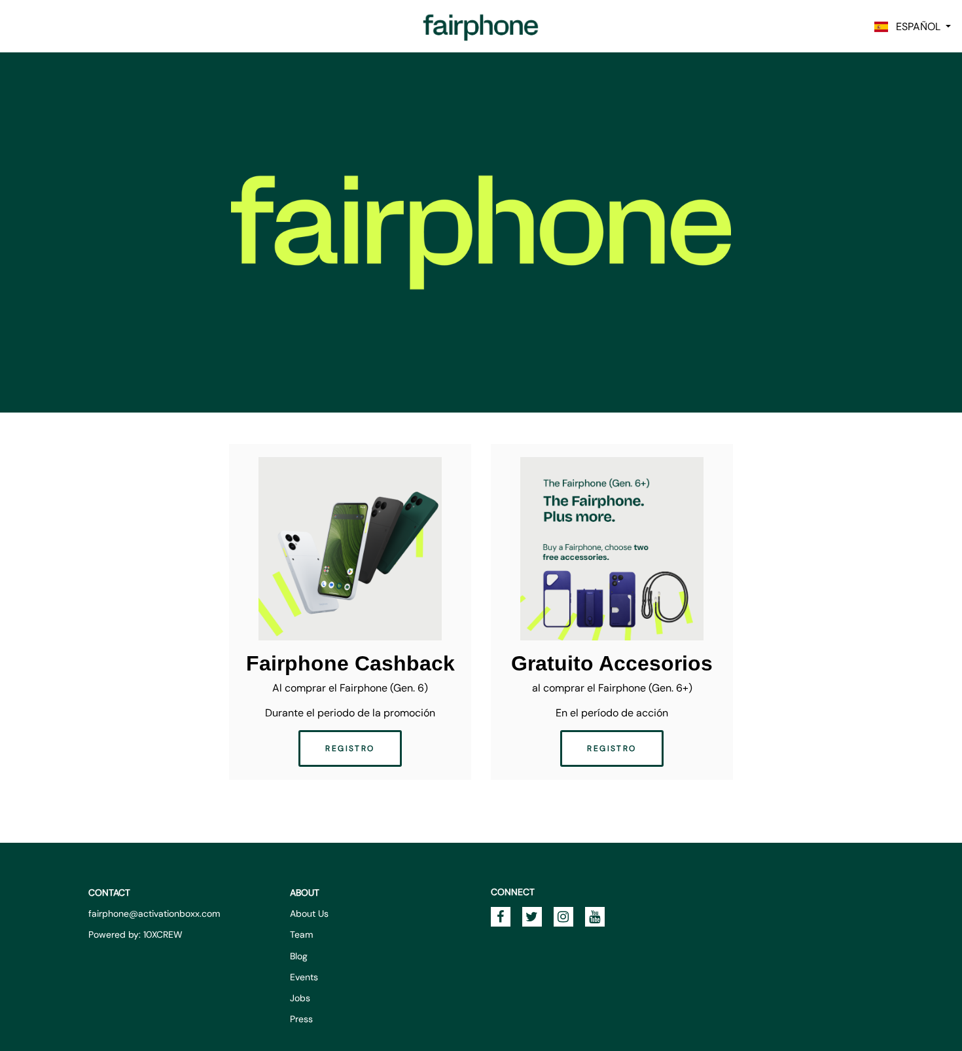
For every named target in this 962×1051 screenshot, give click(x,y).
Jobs (300, 998)
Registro (349, 748)
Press (301, 1019)
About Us (309, 913)
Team (301, 934)
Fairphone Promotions (481, 26)
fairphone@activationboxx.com (154, 913)
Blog (299, 956)
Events (304, 977)
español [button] (915, 26)
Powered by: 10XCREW (135, 934)
